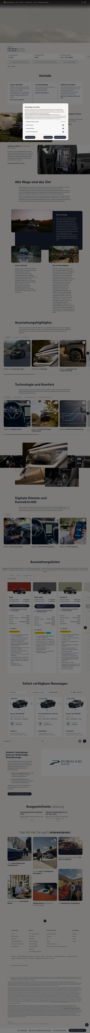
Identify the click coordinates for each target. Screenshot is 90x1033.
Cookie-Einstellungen (30, 137)
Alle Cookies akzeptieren (60, 137)
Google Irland (29, 117)
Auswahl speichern (48, 137)
